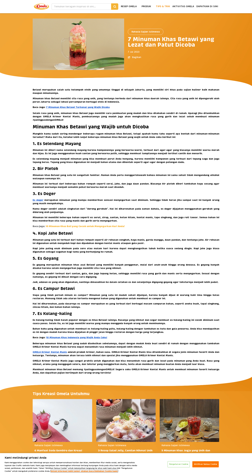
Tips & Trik (163, 6)
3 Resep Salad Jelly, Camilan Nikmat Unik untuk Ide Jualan (125, 452)
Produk (146, 6)
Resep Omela (129, 6)
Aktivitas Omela (183, 6)
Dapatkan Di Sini (207, 6)
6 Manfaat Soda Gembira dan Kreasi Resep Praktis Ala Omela (58, 452)
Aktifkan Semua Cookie (205, 464)
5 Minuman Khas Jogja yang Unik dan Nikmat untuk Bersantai (185, 452)
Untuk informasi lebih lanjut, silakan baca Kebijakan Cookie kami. (84, 471)
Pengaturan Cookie (178, 464)
